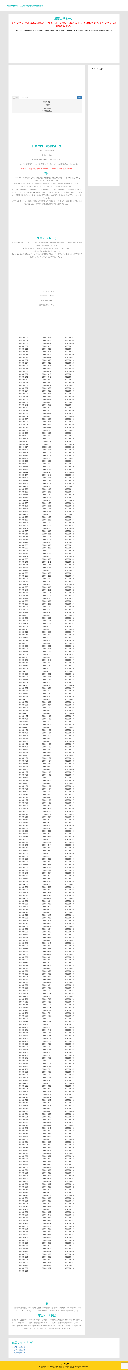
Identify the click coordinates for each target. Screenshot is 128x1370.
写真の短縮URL (19, 1353)
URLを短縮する (19, 1347)
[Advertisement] (64, 46)
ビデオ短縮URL (19, 1350)
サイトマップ (64, 1364)
